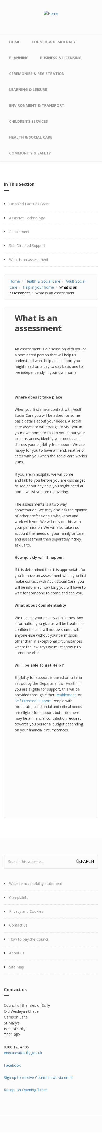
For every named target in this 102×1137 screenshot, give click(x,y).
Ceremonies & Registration (37, 73)
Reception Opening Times (26, 1089)
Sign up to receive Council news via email (38, 1077)
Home (14, 41)
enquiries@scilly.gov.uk (23, 1052)
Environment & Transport (36, 105)
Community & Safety (30, 153)
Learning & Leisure (28, 89)
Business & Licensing (60, 57)
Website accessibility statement (35, 883)
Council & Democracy (54, 41)
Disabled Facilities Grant (29, 203)
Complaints (18, 897)
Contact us (18, 925)
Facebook (12, 1065)
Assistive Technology (27, 217)
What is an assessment (28, 259)
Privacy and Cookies (26, 911)
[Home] (51, 13)
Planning (19, 57)
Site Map (16, 967)
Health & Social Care (30, 137)
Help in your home (38, 287)
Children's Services (28, 121)
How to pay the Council (29, 939)
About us (16, 952)
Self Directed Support (27, 245)
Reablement (19, 231)
